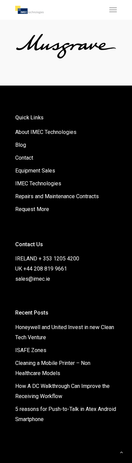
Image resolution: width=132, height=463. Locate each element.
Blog (20, 145)
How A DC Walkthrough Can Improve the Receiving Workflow (62, 391)
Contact (24, 158)
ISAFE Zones (30, 350)
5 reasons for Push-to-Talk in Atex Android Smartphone (65, 414)
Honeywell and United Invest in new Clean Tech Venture (64, 332)
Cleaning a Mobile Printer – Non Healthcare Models (52, 368)
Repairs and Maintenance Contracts (57, 196)
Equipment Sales (35, 170)
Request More (32, 209)
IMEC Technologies (38, 183)
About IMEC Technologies (45, 132)
